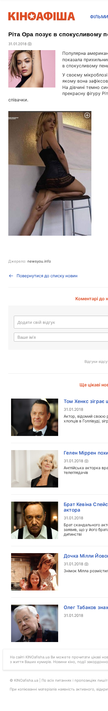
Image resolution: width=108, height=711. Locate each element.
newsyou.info (39, 261)
